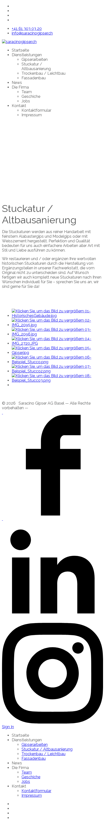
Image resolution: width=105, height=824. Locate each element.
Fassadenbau (33, 78)
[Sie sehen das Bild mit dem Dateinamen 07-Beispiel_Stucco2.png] (57, 371)
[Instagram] (52, 722)
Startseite (20, 50)
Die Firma (20, 87)
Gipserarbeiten (34, 59)
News (17, 82)
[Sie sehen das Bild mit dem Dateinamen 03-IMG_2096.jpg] (57, 334)
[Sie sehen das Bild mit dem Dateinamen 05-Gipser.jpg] (57, 352)
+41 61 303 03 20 (27, 28)
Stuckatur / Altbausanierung (36, 66)
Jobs (25, 101)
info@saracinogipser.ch (32, 33)
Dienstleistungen (27, 55)
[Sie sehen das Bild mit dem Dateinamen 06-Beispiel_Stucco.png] (57, 362)
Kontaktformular (36, 110)
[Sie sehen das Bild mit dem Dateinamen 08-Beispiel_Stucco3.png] (57, 380)
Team (26, 92)
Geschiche (30, 96)
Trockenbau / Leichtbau (43, 73)
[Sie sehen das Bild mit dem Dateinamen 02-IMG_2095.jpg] (57, 325)
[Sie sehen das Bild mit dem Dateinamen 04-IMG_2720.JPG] (57, 343)
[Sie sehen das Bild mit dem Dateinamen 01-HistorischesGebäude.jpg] (57, 315)
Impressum (31, 115)
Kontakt (19, 105)
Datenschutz (40, 408)
